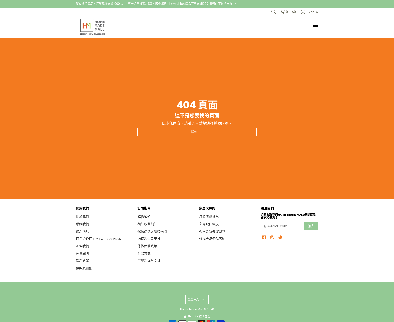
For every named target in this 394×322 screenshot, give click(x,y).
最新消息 (82, 231)
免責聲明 (82, 253)
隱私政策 (82, 261)
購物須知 (144, 216)
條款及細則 (84, 268)
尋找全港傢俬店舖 (212, 238)
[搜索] (273, 12)
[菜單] (315, 27)
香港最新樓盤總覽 (212, 231)
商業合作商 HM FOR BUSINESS (98, 238)
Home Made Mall (191, 309)
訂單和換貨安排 (148, 261)
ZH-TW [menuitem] (313, 12)
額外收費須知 (147, 224)
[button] (264, 238)
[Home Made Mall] (92, 27)
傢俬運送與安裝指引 (152, 231)
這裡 (210, 123)
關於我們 (82, 216)
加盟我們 (82, 246)
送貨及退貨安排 (148, 238)
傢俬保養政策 (147, 246)
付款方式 (144, 253)
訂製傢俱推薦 (209, 216)
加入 (311, 226)
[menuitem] (288, 12)
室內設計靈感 (209, 224)
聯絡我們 (82, 224)
